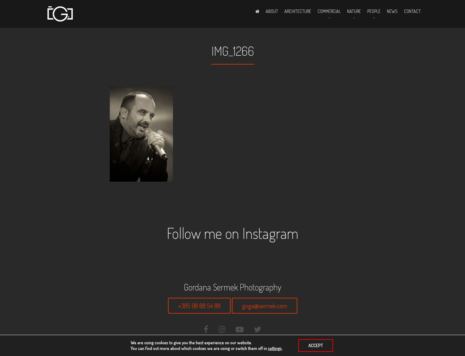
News (392, 11)
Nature (354, 11)
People (374, 11)
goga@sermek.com (264, 306)
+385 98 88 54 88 (199, 306)
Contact (412, 11)
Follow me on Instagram (232, 232)
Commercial (329, 11)
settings (275, 348)
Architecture (297, 11)
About (272, 11)
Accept (315, 345)
